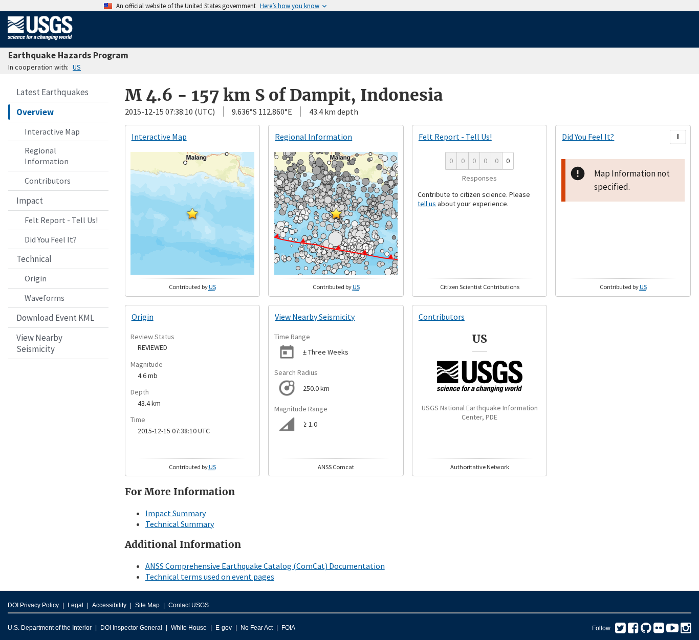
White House (189, 627)
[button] (192, 213)
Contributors (48, 180)
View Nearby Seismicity (39, 343)
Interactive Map (52, 131)
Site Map (147, 605)
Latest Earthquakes (52, 92)
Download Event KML (55, 317)
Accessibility (109, 605)
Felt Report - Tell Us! (61, 220)
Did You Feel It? (51, 239)
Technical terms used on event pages (209, 576)
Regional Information (47, 155)
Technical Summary (179, 524)
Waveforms (44, 298)
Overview (35, 112)
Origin (36, 278)
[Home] (40, 42)
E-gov (223, 627)
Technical (34, 258)
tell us (427, 203)
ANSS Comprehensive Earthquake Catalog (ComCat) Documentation (265, 566)
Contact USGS (188, 605)
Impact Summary (175, 513)
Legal (75, 605)
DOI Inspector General (131, 627)
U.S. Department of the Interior (50, 627)
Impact (29, 200)
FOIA (288, 627)
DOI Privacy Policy (33, 605)
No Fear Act (257, 627)
